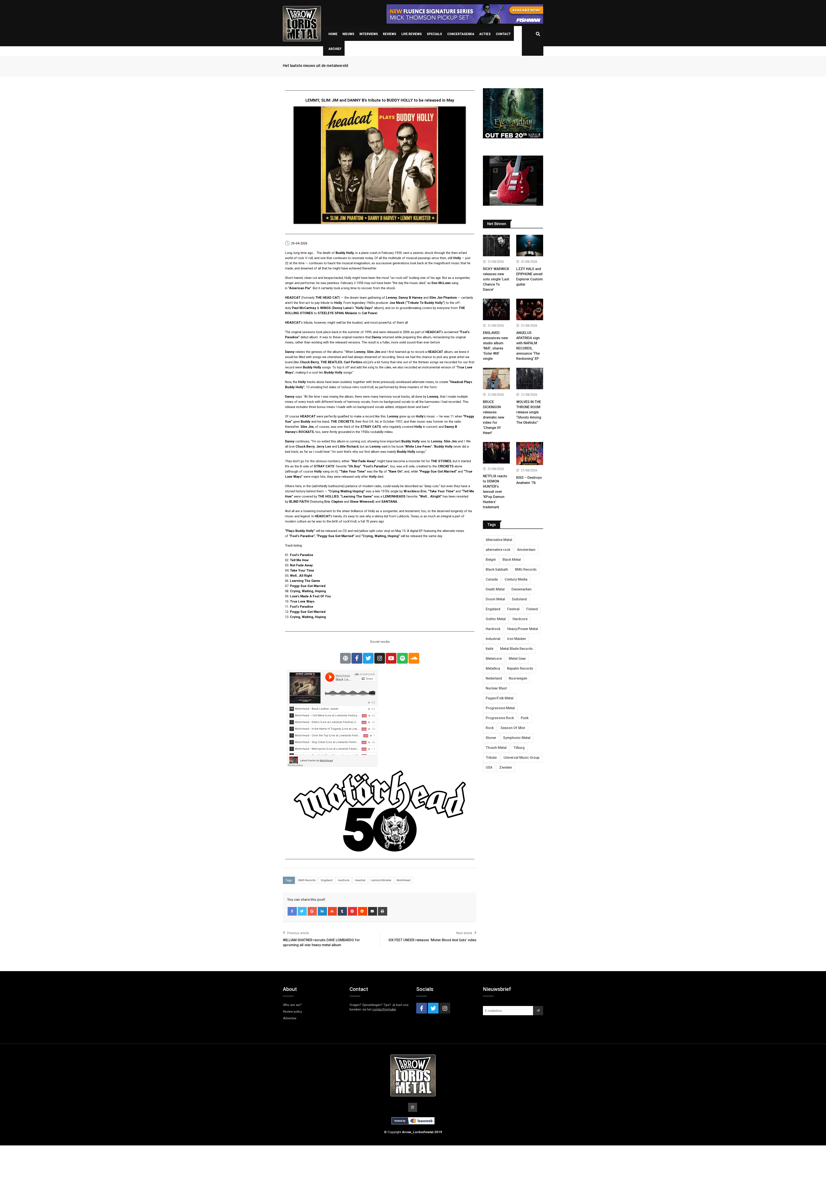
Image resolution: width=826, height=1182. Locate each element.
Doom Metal (495, 599)
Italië (489, 649)
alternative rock (498, 550)
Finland (532, 609)
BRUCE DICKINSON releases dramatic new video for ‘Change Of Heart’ (493, 417)
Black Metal (511, 560)
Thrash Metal (496, 748)
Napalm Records (520, 668)
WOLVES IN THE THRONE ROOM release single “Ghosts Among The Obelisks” (528, 412)
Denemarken (522, 589)
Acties (485, 34)
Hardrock (344, 880)
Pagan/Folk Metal (499, 698)
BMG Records (307, 880)
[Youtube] (391, 658)
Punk (525, 718)
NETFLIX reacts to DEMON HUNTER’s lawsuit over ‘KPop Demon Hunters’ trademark (495, 491)
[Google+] (312, 911)
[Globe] (345, 658)
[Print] (382, 911)
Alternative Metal (499, 540)
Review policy (292, 1012)
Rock (490, 728)
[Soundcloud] (413, 658)
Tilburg (519, 748)
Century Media (516, 579)
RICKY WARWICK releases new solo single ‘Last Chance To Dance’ (496, 279)
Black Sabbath (497, 569)
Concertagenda (460, 34)
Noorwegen (518, 678)
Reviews (389, 34)
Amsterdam (526, 550)
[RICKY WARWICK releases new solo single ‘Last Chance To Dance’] (496, 246)
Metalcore (494, 659)
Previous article (298, 933)
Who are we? (292, 1005)
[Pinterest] (352, 911)
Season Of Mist (513, 728)
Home (332, 34)
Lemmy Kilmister (381, 880)
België (491, 560)
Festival (513, 609)
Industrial (493, 639)
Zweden (505, 767)
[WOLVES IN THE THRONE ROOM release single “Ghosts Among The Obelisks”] (529, 379)
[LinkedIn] (322, 911)
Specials (434, 34)
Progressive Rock (500, 718)
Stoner (491, 738)
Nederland (494, 678)
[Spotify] (402, 658)
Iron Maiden (516, 639)
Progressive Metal (500, 708)
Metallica (493, 668)
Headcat (360, 880)
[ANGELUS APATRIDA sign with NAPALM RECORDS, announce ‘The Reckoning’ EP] (529, 310)
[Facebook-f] (356, 658)
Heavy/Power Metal (522, 629)
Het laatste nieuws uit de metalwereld (315, 65)
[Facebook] (292, 911)
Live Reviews (411, 34)
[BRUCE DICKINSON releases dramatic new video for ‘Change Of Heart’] (496, 379)
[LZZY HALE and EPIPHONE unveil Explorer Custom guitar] (529, 246)
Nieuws (348, 34)
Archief (334, 49)
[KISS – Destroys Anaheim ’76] (529, 454)
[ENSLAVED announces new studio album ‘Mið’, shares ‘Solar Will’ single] (496, 310)
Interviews (368, 34)
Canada (492, 579)
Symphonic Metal (516, 738)
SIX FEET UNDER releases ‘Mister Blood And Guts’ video (432, 940)
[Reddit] (362, 911)
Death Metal (495, 589)
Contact (503, 34)
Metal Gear (517, 659)
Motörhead (403, 880)
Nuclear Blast (496, 688)
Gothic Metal (496, 619)
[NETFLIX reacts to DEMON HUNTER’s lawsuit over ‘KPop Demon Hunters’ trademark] (496, 453)
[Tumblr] (342, 911)
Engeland (327, 880)
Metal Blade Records (516, 649)
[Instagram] (379, 658)
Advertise (289, 1018)
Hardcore (520, 619)
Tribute (491, 758)
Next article (464, 933)
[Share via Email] (372, 911)
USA (489, 767)
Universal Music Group (521, 758)
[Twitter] (368, 658)
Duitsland (519, 599)
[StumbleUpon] (332, 911)
